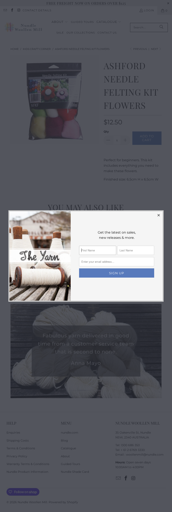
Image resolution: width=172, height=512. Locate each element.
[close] (159, 215)
